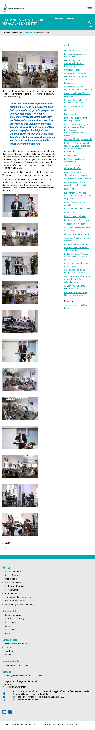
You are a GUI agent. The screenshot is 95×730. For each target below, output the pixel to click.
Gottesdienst (10, 622)
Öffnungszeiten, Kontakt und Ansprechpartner (25, 676)
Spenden (9, 633)
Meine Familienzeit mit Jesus (77, 50)
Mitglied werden (12, 590)
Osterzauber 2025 (72, 70)
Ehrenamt (9, 626)
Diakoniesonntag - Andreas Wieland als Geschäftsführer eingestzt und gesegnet (76, 257)
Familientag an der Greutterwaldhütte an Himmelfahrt (74, 63)
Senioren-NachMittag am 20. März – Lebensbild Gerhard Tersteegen (77, 76)
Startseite (45, 724)
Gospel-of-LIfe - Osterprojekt (77, 209)
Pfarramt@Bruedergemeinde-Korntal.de (31, 694)
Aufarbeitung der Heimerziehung (19, 604)
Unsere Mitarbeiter (13, 575)
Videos (8, 655)
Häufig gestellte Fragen (15, 586)
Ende (66, 308)
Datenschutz (58, 724)
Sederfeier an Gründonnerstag (77, 179)
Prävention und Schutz (15, 601)
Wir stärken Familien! (73, 106)
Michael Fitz (69, 189)
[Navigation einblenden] (89, 8)
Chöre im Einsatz (71, 212)
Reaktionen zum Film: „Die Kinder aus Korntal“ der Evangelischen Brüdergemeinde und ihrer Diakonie (76, 130)
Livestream (10, 651)
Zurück (5, 547)
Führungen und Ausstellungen (18, 597)
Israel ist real (70, 114)
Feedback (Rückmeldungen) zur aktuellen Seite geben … (38, 697)
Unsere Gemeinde (13, 571)
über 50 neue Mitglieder (75, 216)
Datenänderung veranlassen (25, 700)
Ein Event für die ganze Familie (78, 139)
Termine (8, 647)
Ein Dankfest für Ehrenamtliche (78, 220)
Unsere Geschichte (13, 582)
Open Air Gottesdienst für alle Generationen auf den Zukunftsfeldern (77, 279)
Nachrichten (29, 33)
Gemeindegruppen (13, 615)
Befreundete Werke (13, 593)
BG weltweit (10, 629)
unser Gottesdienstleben (16, 644)
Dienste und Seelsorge (15, 618)
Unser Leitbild (11, 579)
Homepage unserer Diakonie (17, 665)
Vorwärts (83, 305)
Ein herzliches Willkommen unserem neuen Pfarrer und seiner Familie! (76, 247)
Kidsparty (68, 83)
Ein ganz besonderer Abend (76, 234)
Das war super (70, 155)
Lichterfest (69, 110)
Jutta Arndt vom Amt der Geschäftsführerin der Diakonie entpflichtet (78, 196)
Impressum (72, 724)
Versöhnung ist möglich (74, 224)
